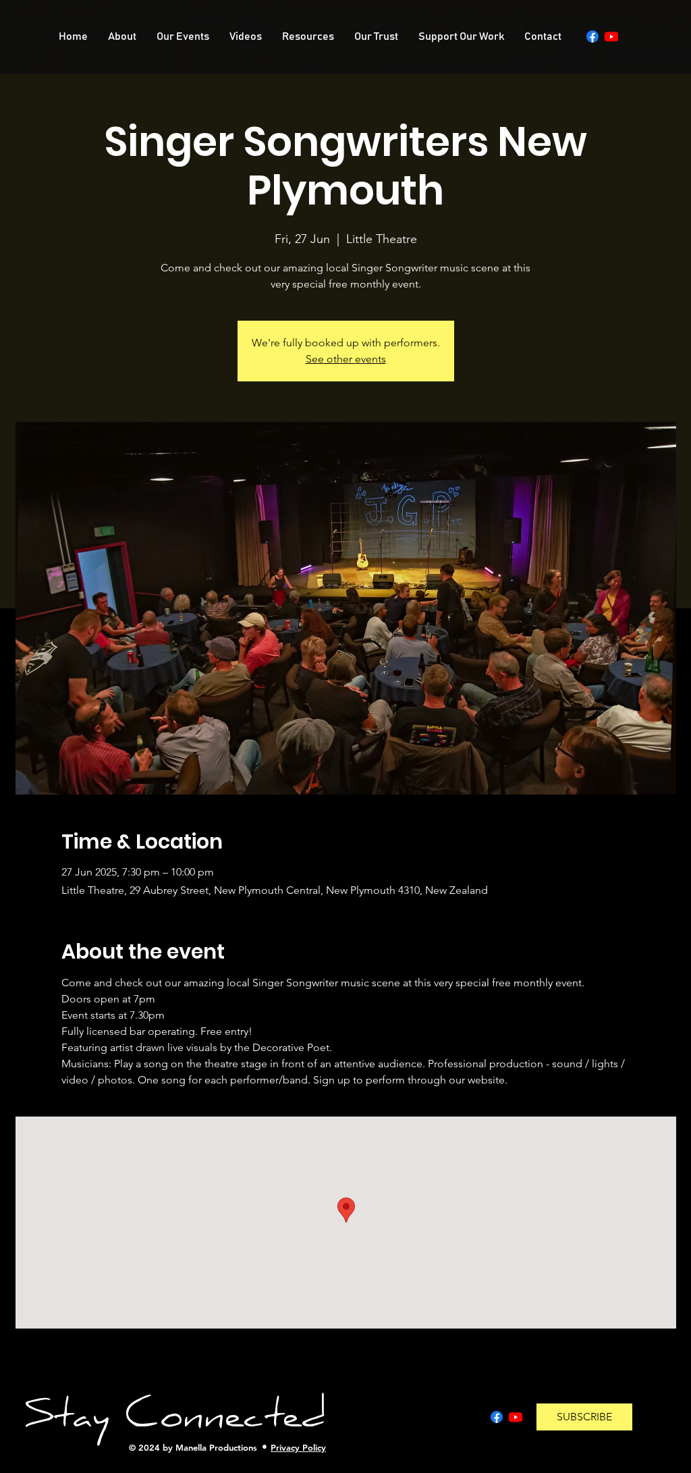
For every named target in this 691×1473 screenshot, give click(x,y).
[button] (584, 1416)
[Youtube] (611, 36)
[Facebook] (592, 36)
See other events (346, 358)
